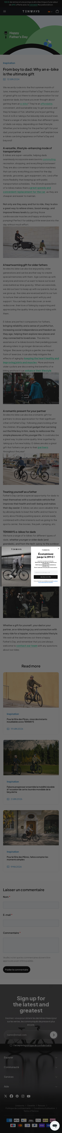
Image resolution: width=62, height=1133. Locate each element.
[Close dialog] (58, 548)
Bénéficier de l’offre (45, 577)
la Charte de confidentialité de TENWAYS (48, 582)
